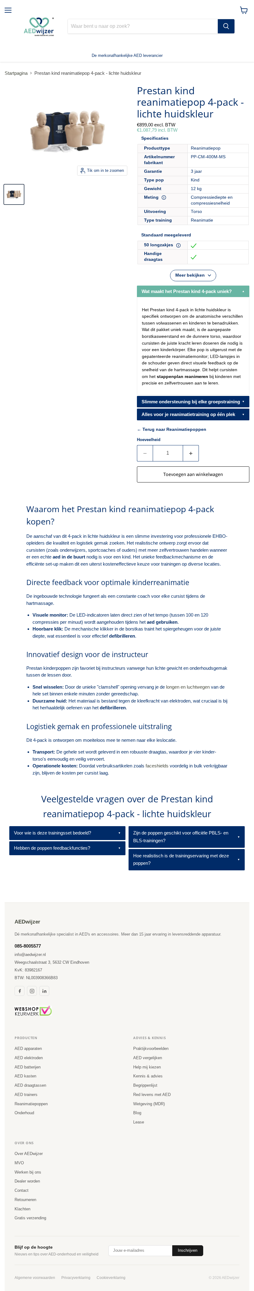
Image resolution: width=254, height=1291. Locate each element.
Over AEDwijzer (29, 1153)
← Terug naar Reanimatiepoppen (171, 429)
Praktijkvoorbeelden (151, 1048)
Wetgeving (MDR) (149, 1104)
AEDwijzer (27, 922)
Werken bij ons (28, 1172)
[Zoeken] (226, 26)
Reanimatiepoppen (31, 1104)
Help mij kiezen (147, 1067)
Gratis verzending (30, 1218)
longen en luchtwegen (188, 687)
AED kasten (25, 1076)
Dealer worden (27, 1181)
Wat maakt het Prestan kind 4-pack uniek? (187, 291)
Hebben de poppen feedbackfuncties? (52, 848)
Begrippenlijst (145, 1085)
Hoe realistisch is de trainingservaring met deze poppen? (181, 859)
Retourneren (25, 1199)
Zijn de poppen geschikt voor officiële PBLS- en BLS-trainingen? (180, 836)
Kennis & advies (148, 1076)
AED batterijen (28, 1067)
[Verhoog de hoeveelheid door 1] (191, 453)
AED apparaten (28, 1048)
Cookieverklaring (111, 1278)
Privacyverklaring (75, 1278)
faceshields (157, 765)
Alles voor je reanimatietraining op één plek (188, 414)
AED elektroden (29, 1057)
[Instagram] (32, 991)
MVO (19, 1163)
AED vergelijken (147, 1057)
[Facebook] (19, 991)
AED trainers (26, 1094)
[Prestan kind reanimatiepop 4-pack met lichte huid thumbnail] (14, 194)
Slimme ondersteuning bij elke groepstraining (191, 401)
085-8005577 (28, 946)
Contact (21, 1190)
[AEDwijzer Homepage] (39, 26)
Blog (137, 1113)
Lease (138, 1122)
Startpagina (16, 73)
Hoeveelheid (148, 439)
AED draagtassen (30, 1085)
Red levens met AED (152, 1094)
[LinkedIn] (44, 991)
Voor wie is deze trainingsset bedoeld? (52, 832)
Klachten (22, 1209)
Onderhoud (24, 1113)
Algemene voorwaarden (35, 1278)
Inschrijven (187, 1250)
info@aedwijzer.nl (30, 954)
